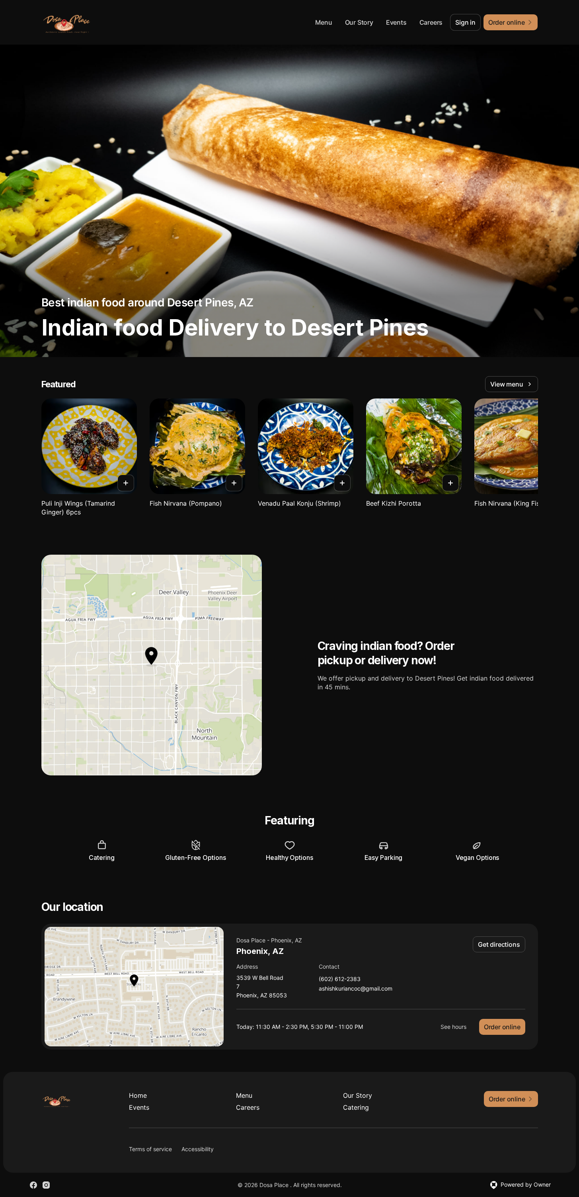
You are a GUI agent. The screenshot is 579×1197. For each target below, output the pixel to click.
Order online (502, 1027)
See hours (453, 1026)
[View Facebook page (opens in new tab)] (33, 1185)
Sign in (465, 22)
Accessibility (197, 1149)
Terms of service (150, 1149)
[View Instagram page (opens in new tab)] (46, 1185)
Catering (356, 1107)
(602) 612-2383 (340, 979)
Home (138, 1095)
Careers (431, 22)
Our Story (359, 22)
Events (396, 22)
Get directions (499, 944)
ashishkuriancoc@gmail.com (355, 989)
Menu (323, 22)
